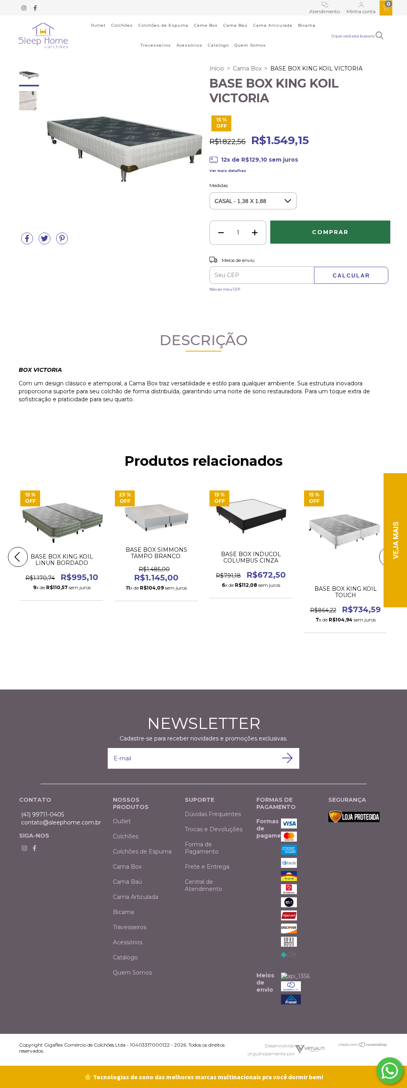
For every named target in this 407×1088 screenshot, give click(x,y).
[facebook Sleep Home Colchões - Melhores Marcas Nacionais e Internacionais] (35, 8)
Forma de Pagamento (202, 848)
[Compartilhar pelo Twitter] (45, 241)
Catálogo (218, 45)
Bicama (307, 25)
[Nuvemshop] (363, 1046)
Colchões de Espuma (163, 25)
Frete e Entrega (207, 866)
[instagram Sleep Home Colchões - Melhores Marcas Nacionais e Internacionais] (25, 8)
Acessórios (189, 45)
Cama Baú (235, 25)
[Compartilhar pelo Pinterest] (62, 241)
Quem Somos (250, 45)
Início (216, 68)
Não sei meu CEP (224, 289)
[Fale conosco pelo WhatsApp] (389, 1070)
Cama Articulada (273, 25)
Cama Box (206, 25)
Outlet (98, 25)
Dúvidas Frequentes (213, 814)
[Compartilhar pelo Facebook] (28, 241)
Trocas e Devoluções (213, 829)
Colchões (122, 25)
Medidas (218, 185)
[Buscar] (380, 35)
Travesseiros (156, 45)
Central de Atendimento (203, 885)
